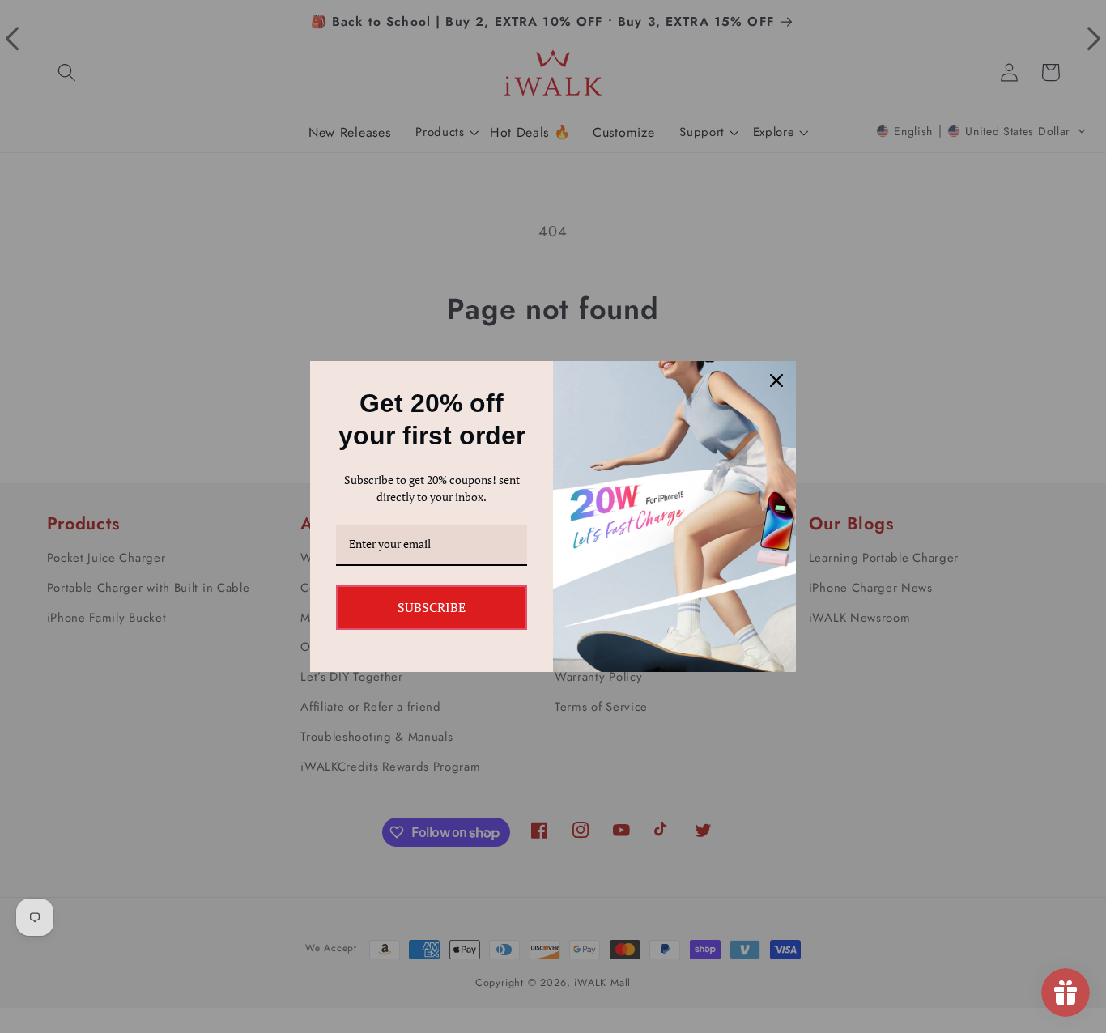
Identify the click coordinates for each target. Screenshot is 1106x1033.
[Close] (776, 380)
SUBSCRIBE (432, 607)
